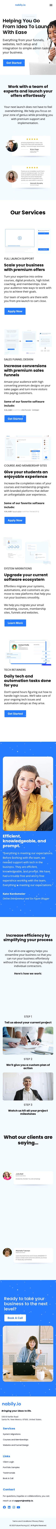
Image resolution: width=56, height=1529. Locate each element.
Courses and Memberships (15, 1439)
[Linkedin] (9, 1507)
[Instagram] (13, 1507)
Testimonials (9, 1473)
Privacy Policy (38, 1521)
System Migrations (12, 1434)
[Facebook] (4, 1507)
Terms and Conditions (22, 1521)
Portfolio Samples (11, 1467)
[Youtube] (18, 1507)
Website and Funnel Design (16, 1445)
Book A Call (8, 1478)
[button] (51, 5)
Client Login (8, 1462)
